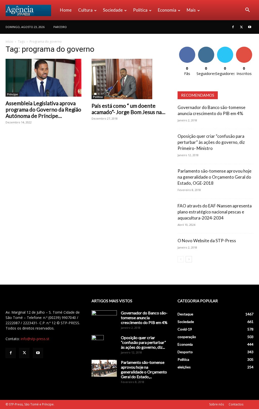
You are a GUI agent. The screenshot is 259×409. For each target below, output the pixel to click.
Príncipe (12, 94)
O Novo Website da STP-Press (207, 240)
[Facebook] (233, 27)
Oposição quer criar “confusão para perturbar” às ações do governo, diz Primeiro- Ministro (211, 142)
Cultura (85, 10)
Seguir (206, 48)
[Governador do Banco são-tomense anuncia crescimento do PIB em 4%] (104, 319)
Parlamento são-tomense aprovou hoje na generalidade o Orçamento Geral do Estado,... (144, 369)
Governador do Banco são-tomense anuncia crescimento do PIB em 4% (144, 317)
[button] (247, 10)
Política (140, 10)
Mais (191, 10)
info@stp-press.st (35, 338)
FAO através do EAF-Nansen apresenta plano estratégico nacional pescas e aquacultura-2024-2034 (215, 212)
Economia (167, 10)
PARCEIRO (60, 27)
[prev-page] (181, 259)
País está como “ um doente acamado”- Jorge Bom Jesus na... (128, 108)
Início (9, 41)
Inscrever (244, 48)
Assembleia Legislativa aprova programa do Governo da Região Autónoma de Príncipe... (43, 109)
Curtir (187, 48)
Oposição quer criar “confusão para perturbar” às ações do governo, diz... (143, 342)
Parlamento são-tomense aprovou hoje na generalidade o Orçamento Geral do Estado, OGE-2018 (214, 177)
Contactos (236, 404)
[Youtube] (249, 27)
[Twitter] (241, 27)
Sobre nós (216, 404)
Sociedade (113, 10)
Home (66, 10)
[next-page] (189, 259)
